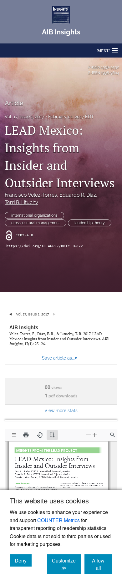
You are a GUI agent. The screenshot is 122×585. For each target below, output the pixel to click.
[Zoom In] (95, 435)
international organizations (34, 215)
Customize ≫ (66, 564)
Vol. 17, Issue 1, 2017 (24, 116)
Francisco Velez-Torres (31, 195)
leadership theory (89, 223)
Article (14, 103)
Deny (23, 560)
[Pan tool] (39, 435)
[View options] (13, 435)
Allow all (102, 564)
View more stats (61, 410)
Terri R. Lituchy (21, 202)
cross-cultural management (35, 223)
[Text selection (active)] (52, 435)
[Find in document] (112, 435)
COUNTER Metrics (58, 520)
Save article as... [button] (59, 358)
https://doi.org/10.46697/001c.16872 (44, 246)
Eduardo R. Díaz (77, 195)
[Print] (26, 435)
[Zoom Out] (88, 435)
